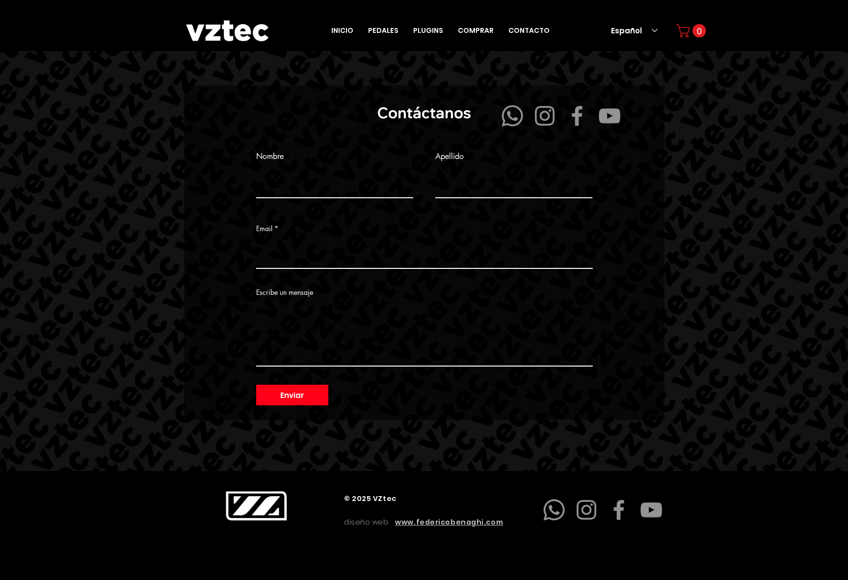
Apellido (449, 156)
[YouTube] (609, 116)
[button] (383, 31)
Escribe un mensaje (284, 292)
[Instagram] (544, 116)
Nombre (270, 156)
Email (264, 228)
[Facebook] (577, 116)
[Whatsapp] (512, 116)
